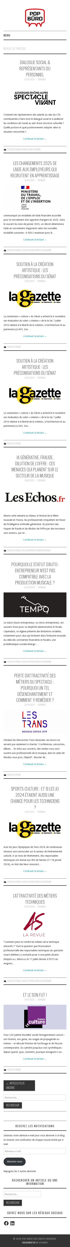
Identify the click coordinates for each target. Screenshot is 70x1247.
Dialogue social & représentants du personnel (34, 68)
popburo (42, 79)
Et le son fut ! (35, 994)
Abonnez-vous (14, 1161)
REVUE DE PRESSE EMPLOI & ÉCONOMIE (36, 250)
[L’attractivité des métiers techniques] (35, 924)
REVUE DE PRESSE (34, 149)
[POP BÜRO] (35, 17)
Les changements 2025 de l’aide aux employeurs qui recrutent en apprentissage (35, 169)
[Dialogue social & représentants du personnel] (35, 96)
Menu (7, 35)
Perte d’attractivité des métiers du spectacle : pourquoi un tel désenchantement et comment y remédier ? (35, 687)
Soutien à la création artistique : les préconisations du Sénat (35, 270)
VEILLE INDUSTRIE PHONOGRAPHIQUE (36, 550)
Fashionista (28, 1242)
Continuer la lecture (35, 138)
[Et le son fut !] (35, 1017)
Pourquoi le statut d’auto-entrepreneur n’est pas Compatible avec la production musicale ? (35, 573)
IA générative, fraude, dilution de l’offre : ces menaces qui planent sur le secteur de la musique (35, 466)
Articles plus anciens (15, 1085)
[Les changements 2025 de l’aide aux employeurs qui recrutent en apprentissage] (35, 197)
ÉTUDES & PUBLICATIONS (16, 149)
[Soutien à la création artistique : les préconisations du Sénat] (35, 298)
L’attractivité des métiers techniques (35, 898)
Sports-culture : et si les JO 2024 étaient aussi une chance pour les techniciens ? (35, 797)
